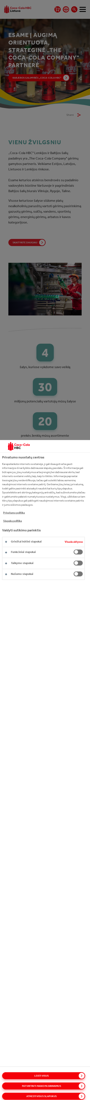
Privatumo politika (14, 512)
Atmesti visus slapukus (41, 1096)
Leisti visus (41, 1075)
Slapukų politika (12, 520)
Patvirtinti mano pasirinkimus (41, 1086)
